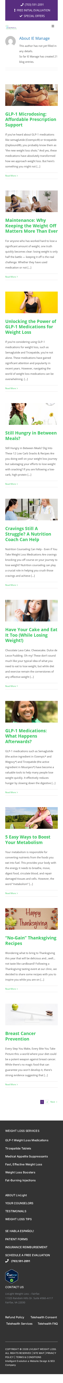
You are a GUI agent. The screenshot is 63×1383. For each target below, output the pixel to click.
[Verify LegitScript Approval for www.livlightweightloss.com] (31, 1276)
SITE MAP (38, 1353)
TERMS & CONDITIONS (28, 1357)
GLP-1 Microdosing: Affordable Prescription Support (30, 119)
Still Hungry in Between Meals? (31, 435)
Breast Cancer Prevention (20, 1036)
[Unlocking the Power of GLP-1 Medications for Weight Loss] (31, 302)
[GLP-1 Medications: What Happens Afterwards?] (31, 712)
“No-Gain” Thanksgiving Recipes (30, 940)
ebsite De (37, 1361)
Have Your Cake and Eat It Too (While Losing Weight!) (31, 634)
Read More (10, 175)
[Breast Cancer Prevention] (31, 1014)
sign (45, 1361)
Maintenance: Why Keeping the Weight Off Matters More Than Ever (31, 225)
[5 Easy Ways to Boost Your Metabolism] (31, 818)
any (14, 1364)
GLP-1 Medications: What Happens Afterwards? (26, 736)
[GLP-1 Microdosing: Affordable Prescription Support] (31, 95)
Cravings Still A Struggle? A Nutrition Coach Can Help (28, 533)
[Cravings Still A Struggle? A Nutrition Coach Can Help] (31, 509)
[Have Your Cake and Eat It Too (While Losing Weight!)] (31, 610)
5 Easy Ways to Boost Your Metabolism (27, 839)
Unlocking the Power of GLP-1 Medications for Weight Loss (30, 326)
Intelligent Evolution (16, 1361)
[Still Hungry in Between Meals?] (31, 414)
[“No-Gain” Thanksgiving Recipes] (31, 919)
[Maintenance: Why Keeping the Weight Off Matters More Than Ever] (31, 201)
